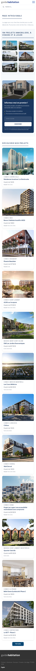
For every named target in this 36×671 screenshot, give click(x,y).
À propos (15, 662)
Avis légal (26, 662)
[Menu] (33, 2)
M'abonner (18, 124)
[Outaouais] (26, 67)
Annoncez (9, 662)
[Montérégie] (26, 45)
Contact (3, 662)
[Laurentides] (9, 56)
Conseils (21, 662)
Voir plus (18, 644)
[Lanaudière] (9, 67)
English (3, 667)
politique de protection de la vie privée (19, 129)
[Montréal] (9, 45)
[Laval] (26, 56)
